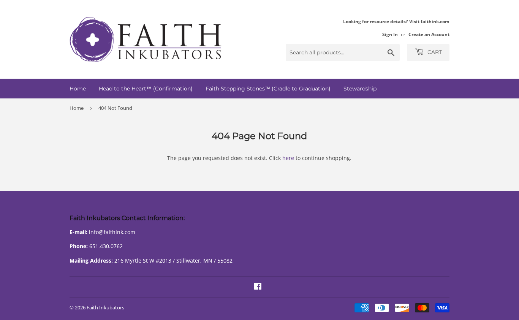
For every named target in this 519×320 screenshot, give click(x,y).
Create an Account (428, 34)
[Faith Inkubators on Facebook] (258, 287)
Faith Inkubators (105, 307)
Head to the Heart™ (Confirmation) (146, 88)
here (288, 158)
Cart (434, 52)
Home (78, 88)
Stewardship (360, 88)
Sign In (390, 34)
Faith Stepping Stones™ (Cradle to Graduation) (268, 88)
